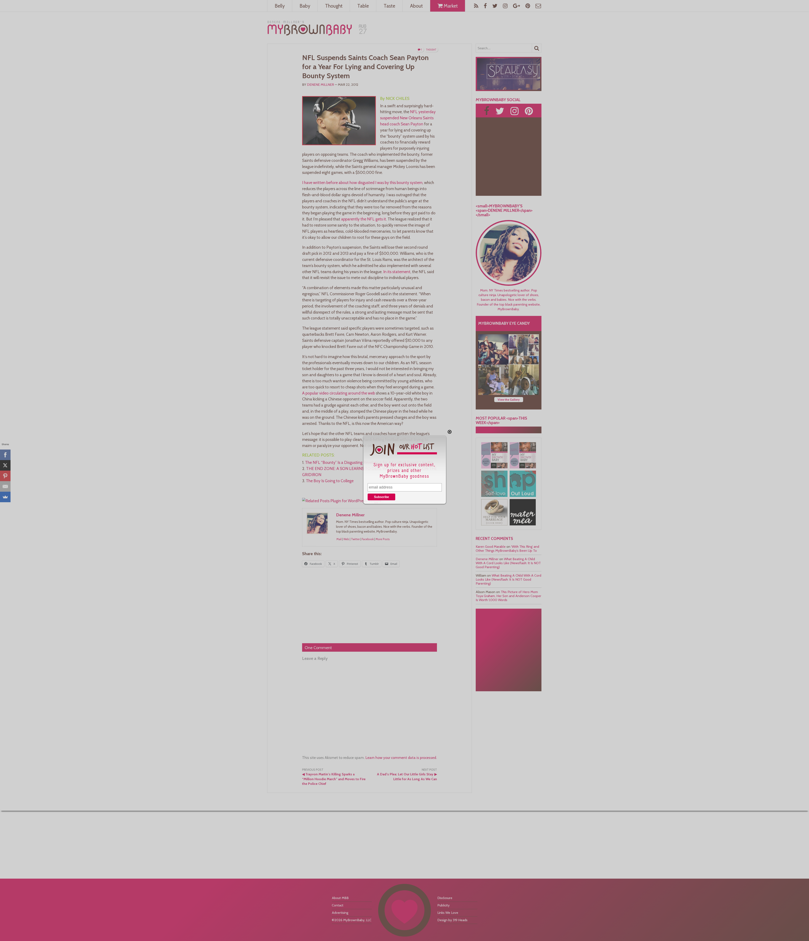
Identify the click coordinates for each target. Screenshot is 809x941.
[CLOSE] (449, 432)
